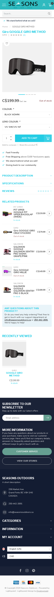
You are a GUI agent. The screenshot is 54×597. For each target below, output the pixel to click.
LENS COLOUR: (11, 121)
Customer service (27, 451)
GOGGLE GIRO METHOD (23, 26)
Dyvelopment (42, 591)
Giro (4, 35)
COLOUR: (8, 109)
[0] (50, 5)
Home (5, 26)
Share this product (28, 145)
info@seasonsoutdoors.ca (17, 320)
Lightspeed (11, 591)
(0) (24, 35)
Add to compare (9, 145)
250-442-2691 (41, 320)
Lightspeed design (25, 591)
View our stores (27, 460)
